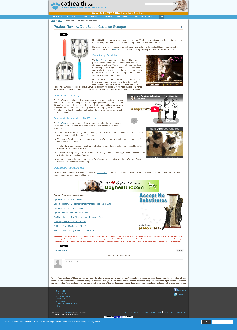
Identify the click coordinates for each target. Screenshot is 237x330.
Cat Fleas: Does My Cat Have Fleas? (70, 226)
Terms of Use (67, 312)
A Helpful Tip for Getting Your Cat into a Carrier (74, 230)
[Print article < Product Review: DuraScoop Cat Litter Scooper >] (181, 27)
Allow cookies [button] (222, 322)
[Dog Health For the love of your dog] (118, 191)
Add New (180, 250)
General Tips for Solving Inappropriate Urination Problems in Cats (82, 204)
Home (53, 21)
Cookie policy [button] (80, 322)
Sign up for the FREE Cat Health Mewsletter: (118, 13)
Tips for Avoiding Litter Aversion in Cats (71, 213)
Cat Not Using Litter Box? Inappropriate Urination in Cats (78, 217)
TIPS (60, 21)
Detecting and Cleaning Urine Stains (70, 222)
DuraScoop (118, 49)
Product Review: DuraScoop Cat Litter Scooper (90, 27)
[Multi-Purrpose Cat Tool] (164, 157)
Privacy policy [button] (94, 322)
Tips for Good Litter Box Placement (69, 208)
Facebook (181, 290)
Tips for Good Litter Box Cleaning (68, 199)
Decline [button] (206, 322)
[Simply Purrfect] (164, 85)
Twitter (180, 295)
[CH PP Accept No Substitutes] (161, 229)
